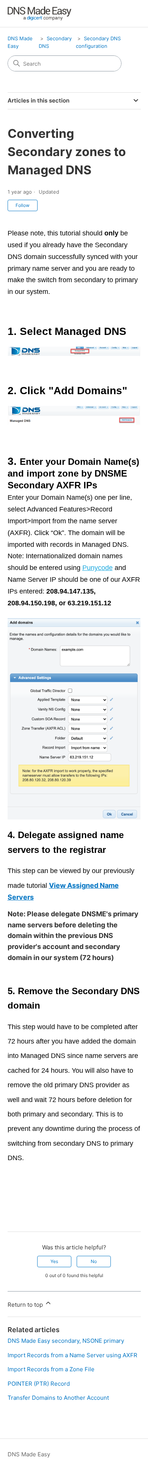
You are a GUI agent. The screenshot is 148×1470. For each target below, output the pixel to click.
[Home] (39, 13)
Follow (23, 205)
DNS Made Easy (29, 1454)
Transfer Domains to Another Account (58, 1397)
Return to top (26, 1304)
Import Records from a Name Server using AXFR (72, 1355)
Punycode (97, 568)
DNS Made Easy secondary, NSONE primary (66, 1340)
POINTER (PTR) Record (39, 1383)
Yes (54, 1261)
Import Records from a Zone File (51, 1369)
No (94, 1261)
